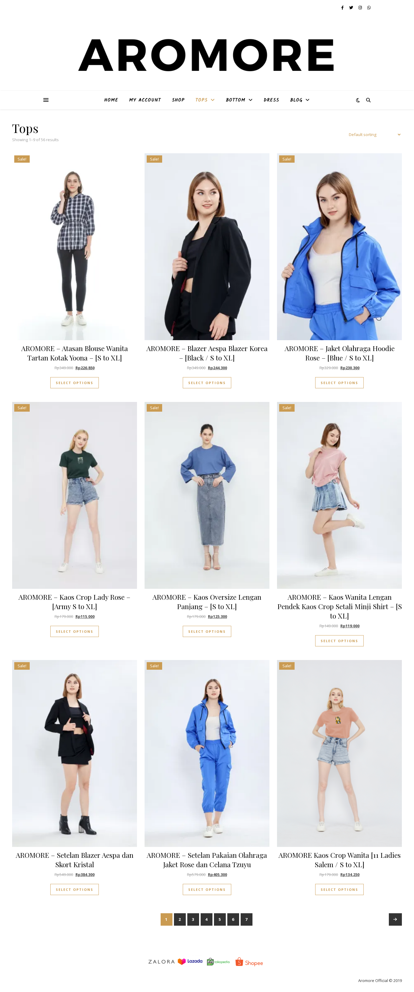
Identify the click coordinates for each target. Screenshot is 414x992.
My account (145, 100)
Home (111, 100)
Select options (74, 382)
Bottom (235, 100)
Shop (178, 100)
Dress (271, 100)
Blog (296, 100)
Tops (201, 100)
